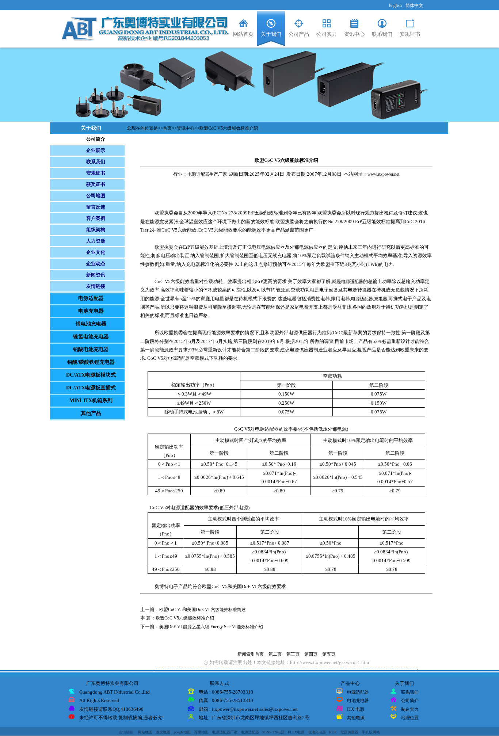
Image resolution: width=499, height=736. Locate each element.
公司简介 (95, 139)
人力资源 (95, 241)
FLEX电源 (296, 732)
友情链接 (95, 286)
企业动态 (95, 263)
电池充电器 (358, 700)
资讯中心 (185, 128)
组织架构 (95, 229)
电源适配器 (352, 281)
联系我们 (95, 161)
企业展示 (95, 150)
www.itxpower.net (383, 174)
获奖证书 (95, 184)
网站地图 (145, 732)
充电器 (380, 298)
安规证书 (95, 173)
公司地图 (95, 195)
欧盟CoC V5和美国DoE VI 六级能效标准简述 (202, 609)
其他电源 (356, 717)
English (395, 5)
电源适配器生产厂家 (207, 174)
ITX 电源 (355, 709)
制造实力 (410, 709)
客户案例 (95, 218)
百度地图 (201, 732)
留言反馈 (95, 207)
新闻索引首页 (250, 654)
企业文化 (95, 252)
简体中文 (414, 5)
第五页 (328, 654)
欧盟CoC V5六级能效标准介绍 (228, 128)
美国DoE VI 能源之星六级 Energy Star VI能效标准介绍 (211, 626)
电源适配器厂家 (224, 732)
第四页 (310, 654)
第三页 (293, 654)
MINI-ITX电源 (273, 732)
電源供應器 (349, 732)
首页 (167, 128)
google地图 (182, 732)
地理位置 (410, 717)
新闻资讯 (95, 275)
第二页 (275, 654)
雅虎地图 (163, 732)
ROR (333, 732)
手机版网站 (371, 732)
